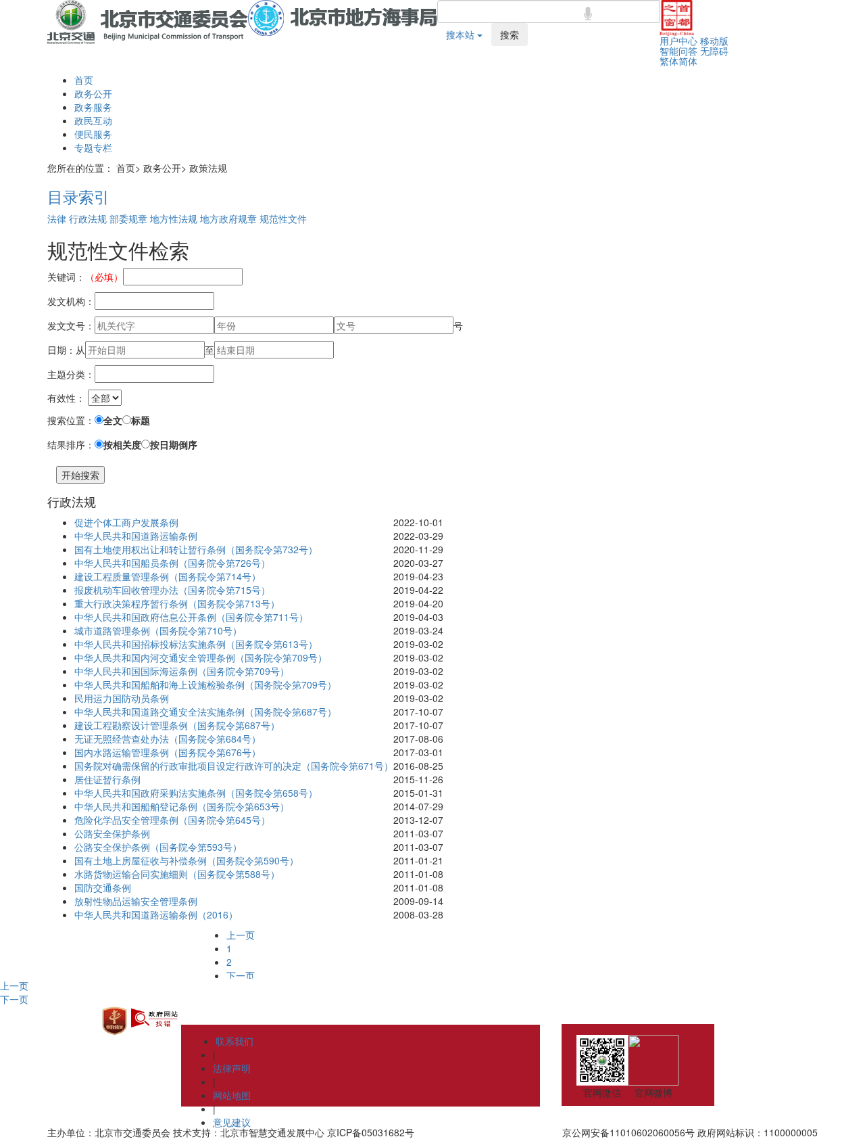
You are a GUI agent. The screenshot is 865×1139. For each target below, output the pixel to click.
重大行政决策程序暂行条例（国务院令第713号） (177, 603)
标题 (140, 420)
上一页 (240, 935)
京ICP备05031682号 (370, 1132)
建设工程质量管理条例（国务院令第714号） (167, 576)
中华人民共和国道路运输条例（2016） (156, 914)
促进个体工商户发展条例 (126, 522)
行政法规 (88, 218)
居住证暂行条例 (107, 779)
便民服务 (93, 134)
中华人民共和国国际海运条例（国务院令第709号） (181, 671)
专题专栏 (93, 147)
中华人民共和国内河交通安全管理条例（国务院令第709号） (200, 657)
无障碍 (714, 50)
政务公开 (93, 93)
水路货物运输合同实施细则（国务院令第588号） (177, 874)
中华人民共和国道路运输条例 (135, 535)
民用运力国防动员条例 (121, 698)
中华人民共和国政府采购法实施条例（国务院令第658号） (196, 792)
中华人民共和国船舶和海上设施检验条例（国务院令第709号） (205, 684)
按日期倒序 (173, 444)
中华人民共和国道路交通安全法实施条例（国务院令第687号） (205, 711)
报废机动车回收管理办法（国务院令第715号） (172, 590)
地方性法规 (173, 218)
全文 (112, 420)
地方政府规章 (228, 218)
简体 (687, 61)
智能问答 (678, 50)
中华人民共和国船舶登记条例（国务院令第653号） (181, 806)
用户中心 (678, 40)
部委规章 (128, 218)
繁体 (669, 61)
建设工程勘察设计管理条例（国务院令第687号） (177, 725)
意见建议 (232, 1122)
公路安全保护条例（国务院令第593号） (158, 847)
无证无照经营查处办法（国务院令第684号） (167, 738)
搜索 (509, 34)
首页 (83, 80)
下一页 (240, 975)
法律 (56, 218)
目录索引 (78, 196)
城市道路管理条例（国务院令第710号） (158, 630)
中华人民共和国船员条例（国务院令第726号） (172, 563)
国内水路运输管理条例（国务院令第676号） (167, 752)
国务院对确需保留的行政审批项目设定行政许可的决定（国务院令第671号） (233, 765)
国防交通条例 (102, 887)
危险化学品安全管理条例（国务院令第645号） (172, 820)
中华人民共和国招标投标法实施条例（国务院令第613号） (196, 644)
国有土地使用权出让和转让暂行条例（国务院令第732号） (196, 549)
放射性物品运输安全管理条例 (135, 901)
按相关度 (122, 444)
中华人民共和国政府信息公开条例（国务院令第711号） (191, 617)
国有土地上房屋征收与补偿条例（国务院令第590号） (186, 860)
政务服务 (93, 107)
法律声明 (232, 1068)
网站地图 (232, 1095)
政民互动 (93, 120)
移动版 (714, 40)
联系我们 (234, 1041)
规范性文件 (283, 218)
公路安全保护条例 (112, 833)
